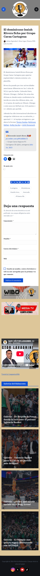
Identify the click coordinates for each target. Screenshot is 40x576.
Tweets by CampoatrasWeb (10, 374)
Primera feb (20, 196)
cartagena (14, 188)
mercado (27, 192)
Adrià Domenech (28, 125)
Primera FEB (31, 41)
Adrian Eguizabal (12, 41)
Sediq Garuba (15, 125)
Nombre (7, 239)
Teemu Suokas (22, 122)
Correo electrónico (11, 249)
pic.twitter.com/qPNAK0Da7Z (17, 138)
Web (5, 259)
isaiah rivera (15, 192)
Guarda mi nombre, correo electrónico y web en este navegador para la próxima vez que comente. (20, 271)
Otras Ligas (22, 41)
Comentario (8, 221)
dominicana (26, 188)
